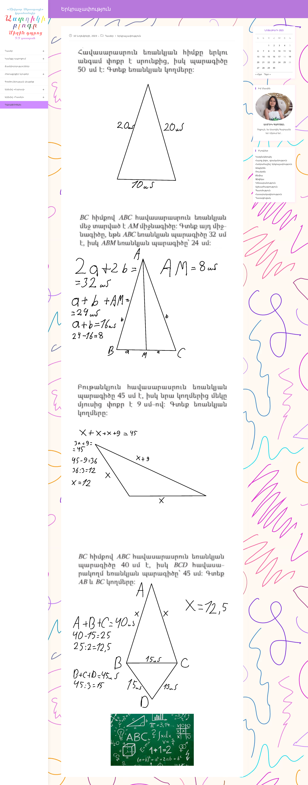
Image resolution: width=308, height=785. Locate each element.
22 (269, 62)
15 (269, 56)
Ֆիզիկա (259, 179)
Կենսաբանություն (265, 183)
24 (279, 62)
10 (279, 51)
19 (290, 56)
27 (258, 68)
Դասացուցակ (263, 198)
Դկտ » (267, 74)
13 (258, 56)
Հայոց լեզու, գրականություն (271, 160)
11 (284, 51)
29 (269, 68)
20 (258, 62)
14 (263, 56)
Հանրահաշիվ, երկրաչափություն (273, 164)
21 (263, 62)
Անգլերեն (260, 168)
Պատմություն (262, 190)
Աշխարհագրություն (266, 187)
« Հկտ (258, 74)
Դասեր (109, 36)
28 (263, 68)
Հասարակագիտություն (268, 194)
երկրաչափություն (129, 36)
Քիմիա (259, 175)
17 (279, 56)
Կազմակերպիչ (263, 157)
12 (290, 51)
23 (274, 62)
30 (274, 68)
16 (274, 56)
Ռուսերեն (260, 171)
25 (284, 62)
